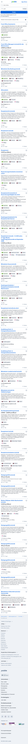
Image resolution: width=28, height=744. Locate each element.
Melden (25, 40)
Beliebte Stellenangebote (6, 663)
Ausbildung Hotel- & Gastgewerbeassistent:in (8, 330)
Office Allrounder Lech (5, 658)
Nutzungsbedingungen (6, 730)
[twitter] (8, 716)
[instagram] (5, 716)
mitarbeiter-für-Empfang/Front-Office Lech (10, 654)
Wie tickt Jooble (5, 684)
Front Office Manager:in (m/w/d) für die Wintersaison (12, 45)
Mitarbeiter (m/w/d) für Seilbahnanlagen (7, 391)
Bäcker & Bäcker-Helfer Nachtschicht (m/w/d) (12, 501)
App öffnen (24, 2)
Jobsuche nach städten (6, 665)
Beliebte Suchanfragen (6, 621)
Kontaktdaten (4, 688)
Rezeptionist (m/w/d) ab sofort (10, 308)
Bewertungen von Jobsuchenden (8, 707)
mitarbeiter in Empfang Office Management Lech (11, 656)
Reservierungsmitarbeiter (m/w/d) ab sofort (11, 172)
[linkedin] (11, 716)
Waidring (3, 635)
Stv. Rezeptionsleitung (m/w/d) (10, 410)
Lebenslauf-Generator (6, 712)
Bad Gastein (3, 644)
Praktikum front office (5, 626)
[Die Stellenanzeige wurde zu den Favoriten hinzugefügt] (26, 24)
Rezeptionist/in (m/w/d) (8, 111)
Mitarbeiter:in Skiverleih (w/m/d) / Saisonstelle (10, 592)
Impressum (3, 737)
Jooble (9, 741)
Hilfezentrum (4, 692)
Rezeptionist (4, 150)
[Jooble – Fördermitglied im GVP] (21, 724)
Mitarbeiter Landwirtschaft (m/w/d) (11, 371)
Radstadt (3, 638)
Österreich (3, 633)
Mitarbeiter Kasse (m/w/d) (8, 264)
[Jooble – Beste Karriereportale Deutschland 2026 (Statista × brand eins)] (12, 724)
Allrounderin (4, 90)
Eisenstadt (3, 640)
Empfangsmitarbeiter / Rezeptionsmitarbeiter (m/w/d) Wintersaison (10, 287)
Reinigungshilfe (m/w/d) (8, 475)
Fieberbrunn (3, 642)
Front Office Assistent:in (8, 24)
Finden (14, 12)
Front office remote (5, 628)
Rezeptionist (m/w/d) (7, 130)
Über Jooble (4, 681)
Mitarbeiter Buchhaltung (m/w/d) (10, 69)
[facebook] (2, 716)
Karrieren (3, 690)
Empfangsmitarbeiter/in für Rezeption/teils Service (9, 217)
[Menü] (2, 2)
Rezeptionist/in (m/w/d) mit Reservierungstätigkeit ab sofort (10, 193)
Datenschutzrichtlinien (6, 733)
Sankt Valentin (4, 645)
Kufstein (3, 636)
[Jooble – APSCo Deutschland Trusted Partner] (3, 724)
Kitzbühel (3, 649)
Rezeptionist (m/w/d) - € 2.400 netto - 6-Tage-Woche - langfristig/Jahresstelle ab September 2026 (12, 238)
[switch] (26, 19)
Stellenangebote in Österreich (8, 694)
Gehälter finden (4, 709)
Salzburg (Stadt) (4, 647)
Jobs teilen (3, 700)
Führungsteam (4, 686)
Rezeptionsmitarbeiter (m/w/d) (10, 452)
